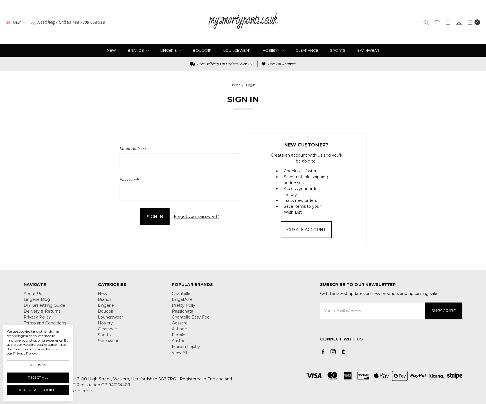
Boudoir (202, 50)
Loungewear (237, 50)
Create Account (306, 229)
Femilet (179, 334)
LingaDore (182, 299)
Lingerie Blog (37, 299)
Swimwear (368, 50)
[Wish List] (437, 22)
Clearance (307, 50)
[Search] (426, 22)
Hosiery (271, 50)
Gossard (180, 323)
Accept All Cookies (38, 390)
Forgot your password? (196, 216)
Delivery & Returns (42, 311)
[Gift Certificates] (448, 22)
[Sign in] (459, 22)
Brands (136, 50)
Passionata (182, 311)
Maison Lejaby (186, 346)
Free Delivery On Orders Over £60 (224, 63)
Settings (38, 365)
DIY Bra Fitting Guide (44, 305)
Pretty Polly (183, 305)
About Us (33, 293)
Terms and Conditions (45, 323)
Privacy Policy (37, 317)
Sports (337, 50)
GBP (17, 22)
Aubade (179, 328)
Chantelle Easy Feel (191, 317)
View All (179, 352)
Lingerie (168, 50)
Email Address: (134, 148)
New (111, 50)
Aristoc (178, 340)
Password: (129, 179)
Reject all (38, 377)
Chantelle (181, 293)
